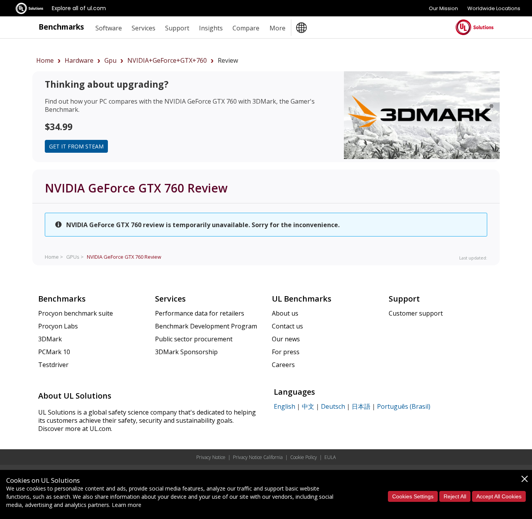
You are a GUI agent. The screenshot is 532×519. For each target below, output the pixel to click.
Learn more (126, 504)
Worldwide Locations (493, 8)
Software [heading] (108, 28)
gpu (110, 60)
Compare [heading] (246, 28)
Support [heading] (177, 28)
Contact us (287, 326)
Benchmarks (61, 26)
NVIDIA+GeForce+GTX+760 (167, 60)
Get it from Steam (76, 146)
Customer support (416, 313)
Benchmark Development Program (206, 326)
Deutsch (333, 406)
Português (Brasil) (403, 406)
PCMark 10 (54, 352)
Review (124, 257)
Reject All (455, 496)
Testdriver (53, 364)
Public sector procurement (194, 339)
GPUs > (75, 257)
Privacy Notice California (258, 457)
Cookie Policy (303, 457)
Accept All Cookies (498, 496)
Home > (54, 257)
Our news (286, 339)
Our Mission (443, 8)
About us (285, 313)
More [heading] (277, 28)
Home (45, 60)
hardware (79, 60)
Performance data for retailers (199, 313)
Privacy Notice (210, 457)
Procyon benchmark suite (75, 313)
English (284, 406)
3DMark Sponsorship (186, 352)
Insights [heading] (211, 28)
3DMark (50, 339)
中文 (308, 406)
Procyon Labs (58, 326)
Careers (283, 364)
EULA (330, 457)
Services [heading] (143, 28)
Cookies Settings (412, 496)
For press (285, 352)
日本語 (361, 406)
